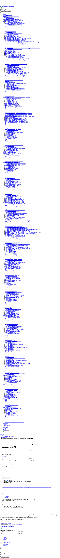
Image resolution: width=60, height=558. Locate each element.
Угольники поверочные (12, 190)
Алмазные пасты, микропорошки (14, 37)
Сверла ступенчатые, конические (14, 98)
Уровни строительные (12, 194)
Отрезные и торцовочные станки (14, 327)
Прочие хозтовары (11, 417)
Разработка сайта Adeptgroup (6, 523)
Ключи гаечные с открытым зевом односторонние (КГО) (19, 231)
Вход (1, 0)
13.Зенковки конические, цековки (12, 155)
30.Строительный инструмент (11, 379)
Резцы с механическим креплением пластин (14, 145)
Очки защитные (11, 403)
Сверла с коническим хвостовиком (14, 90)
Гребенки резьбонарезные (13, 69)
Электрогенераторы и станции (14, 340)
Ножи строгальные (11, 362)
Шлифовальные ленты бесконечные (15, 33)
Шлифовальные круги (12, 32)
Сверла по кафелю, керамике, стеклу (15, 88)
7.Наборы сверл (6, 97)
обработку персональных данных (15, 475)
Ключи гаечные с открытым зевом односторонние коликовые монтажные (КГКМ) (24, 232)
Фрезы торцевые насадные (13, 118)
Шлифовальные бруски (12, 29)
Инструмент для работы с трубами (14, 275)
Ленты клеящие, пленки (12, 382)
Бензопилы (7, 385)
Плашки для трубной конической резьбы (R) (16, 77)
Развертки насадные (12, 135)
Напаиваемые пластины (12, 152)
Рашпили (7, 295)
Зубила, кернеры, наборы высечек (14, 273)
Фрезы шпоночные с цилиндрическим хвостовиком (18, 126)
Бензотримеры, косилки (12, 390)
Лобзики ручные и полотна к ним (12, 277)
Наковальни (10, 286)
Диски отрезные (8, 15)
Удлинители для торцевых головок (15, 267)
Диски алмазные (11, 355)
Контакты (5, 21)
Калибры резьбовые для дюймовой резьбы (16, 202)
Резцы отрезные (11, 141)
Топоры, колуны (11, 306)
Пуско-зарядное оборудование (14, 331)
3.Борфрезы (5, 50)
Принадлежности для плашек (13, 80)
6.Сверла (4, 77)
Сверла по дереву (11, 87)
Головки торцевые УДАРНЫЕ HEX (15, 260)
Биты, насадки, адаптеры (13, 352)
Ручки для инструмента (12, 300)
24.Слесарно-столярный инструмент (12, 268)
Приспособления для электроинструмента (16, 329)
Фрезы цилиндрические (12, 120)
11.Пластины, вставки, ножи (11, 149)
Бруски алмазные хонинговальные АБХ (15, 39)
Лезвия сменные (11, 413)
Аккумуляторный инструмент (14, 319)
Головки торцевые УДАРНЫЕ (14, 259)
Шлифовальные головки (12, 30)
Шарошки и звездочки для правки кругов (16, 27)
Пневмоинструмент (11, 377)
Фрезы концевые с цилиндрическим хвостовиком (17, 115)
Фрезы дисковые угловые (13, 110)
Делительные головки (12, 211)
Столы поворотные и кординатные (15, 218)
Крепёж (9, 381)
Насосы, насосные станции (13, 326)
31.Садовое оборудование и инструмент (13, 387)
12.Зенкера (5, 151)
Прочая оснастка (11, 367)
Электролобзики (11, 342)
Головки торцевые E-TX (12, 254)
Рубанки (9, 299)
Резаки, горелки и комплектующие (14, 313)
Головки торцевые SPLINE (13, 256)
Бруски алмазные (11, 38)
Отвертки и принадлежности (13, 294)
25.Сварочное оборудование (10, 310)
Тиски (6, 216)
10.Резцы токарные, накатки (11, 139)
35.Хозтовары (5, 407)
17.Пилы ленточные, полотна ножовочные (13, 165)
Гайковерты (10, 320)
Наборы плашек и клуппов (13, 70)
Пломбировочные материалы (13, 416)
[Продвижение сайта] (15, 524)
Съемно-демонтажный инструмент (12, 301)
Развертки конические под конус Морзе (13, 129)
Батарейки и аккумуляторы (13, 411)
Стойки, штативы (11, 187)
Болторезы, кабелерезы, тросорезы (14, 269)
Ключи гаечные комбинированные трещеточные (17, 228)
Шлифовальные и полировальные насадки (16, 373)
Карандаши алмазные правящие (14, 40)
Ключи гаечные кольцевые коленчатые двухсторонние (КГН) (17, 220)
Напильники (10, 287)
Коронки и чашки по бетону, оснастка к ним (16, 358)
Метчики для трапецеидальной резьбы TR (16, 59)
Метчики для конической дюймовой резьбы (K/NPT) (15, 55)
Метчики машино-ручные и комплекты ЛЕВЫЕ (17, 64)
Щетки (9, 420)
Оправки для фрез (11, 212)
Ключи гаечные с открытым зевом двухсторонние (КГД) (19, 230)
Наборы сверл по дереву (12, 102)
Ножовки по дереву (11, 292)
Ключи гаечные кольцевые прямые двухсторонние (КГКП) (17, 222)
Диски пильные (11, 357)
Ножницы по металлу (12, 289)
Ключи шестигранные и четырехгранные (16, 245)
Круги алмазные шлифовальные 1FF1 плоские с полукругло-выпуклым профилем (24, 48)
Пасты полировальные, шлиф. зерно (15, 25)
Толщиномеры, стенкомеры (13, 188)
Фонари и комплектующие (13, 419)
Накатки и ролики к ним (12, 140)
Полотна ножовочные (12, 167)
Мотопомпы (10, 393)
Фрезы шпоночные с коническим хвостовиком (17, 124)
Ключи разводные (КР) (12, 237)
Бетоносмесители (11, 380)
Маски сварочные (11, 311)
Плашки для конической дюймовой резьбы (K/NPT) (18, 73)
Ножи (6, 411)
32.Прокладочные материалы (11, 399)
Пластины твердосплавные (13, 150)
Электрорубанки (11, 346)
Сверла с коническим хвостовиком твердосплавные (15, 89)
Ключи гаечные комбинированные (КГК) (16, 227)
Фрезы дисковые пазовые (13, 109)
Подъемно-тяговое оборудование (14, 297)
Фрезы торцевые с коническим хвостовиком (16, 119)
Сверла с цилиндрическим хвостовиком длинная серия (19, 94)
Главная (4, 537)
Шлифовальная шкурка (12, 28)
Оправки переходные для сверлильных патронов (17, 213)
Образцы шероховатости (12, 181)
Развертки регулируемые (12, 137)
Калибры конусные (11, 200)
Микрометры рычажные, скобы (14, 179)
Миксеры (7, 356)
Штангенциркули (11, 197)
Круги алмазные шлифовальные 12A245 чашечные (18, 42)
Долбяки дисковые (11, 157)
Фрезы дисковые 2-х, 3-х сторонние (15, 106)
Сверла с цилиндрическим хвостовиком (16, 93)
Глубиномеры (10, 170)
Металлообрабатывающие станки (14, 324)
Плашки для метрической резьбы (14, 74)
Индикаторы (10, 171)
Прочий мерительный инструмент (14, 184)
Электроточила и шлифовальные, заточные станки (18, 347)
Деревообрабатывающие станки (14, 321)
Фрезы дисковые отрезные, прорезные (13, 105)
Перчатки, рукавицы (12, 405)
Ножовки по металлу (12, 293)
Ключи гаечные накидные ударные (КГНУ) (16, 229)
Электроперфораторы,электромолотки (15, 344)
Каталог (2, 10)
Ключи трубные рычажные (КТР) (14, 241)
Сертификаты (5, 427)
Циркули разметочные (12, 195)
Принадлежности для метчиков (14, 66)
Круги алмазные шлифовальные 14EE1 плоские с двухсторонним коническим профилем (25, 45)
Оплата (4, 428)
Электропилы (10, 345)
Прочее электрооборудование (13, 330)
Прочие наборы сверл (12, 104)
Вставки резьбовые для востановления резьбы (12, 418)
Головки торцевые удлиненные (14, 263)
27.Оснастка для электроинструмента (12, 350)
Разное (9, 406)
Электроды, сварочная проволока (14, 317)
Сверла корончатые (9, 81)
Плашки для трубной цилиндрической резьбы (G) (17, 78)
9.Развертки (5, 125)
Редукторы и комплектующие (13, 312)
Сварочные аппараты (12, 315)
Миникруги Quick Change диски (14, 24)
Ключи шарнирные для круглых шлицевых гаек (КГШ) (19, 244)
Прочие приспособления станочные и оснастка (17, 217)
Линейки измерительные (13, 174)
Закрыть (7, 556)
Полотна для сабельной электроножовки (16, 365)
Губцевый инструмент (12, 271)
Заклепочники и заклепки (13, 272)
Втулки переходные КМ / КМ (13, 207)
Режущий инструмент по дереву (14, 368)
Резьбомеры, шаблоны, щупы (13, 185)
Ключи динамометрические (13, 234)
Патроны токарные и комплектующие (15, 214)
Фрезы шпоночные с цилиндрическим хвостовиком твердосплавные (21, 127)
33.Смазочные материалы (10, 400)
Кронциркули (10, 172)
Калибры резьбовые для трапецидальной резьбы (17, 204)
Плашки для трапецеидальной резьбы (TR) (16, 76)
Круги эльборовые (11, 50)
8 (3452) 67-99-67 (11, 6)
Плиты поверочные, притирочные (14, 182)
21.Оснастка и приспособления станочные (13, 205)
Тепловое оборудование (12, 335)
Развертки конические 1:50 (13, 131)
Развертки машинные (12, 134)
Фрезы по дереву (11, 369)
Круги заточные (11, 20)
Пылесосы (7, 329)
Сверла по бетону (11, 86)
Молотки (7, 279)
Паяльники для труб (12, 328)
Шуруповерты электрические (13, 338)
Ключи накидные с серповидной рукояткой (16, 236)
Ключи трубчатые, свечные (13, 243)
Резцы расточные (11, 146)
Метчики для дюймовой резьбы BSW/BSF (13, 54)
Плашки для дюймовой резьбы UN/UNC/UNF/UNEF (18, 72)
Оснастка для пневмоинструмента (14, 376)
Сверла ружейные (11, 89)
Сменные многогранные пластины (15, 153)
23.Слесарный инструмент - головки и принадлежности (16, 247)
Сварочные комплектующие (13, 316)
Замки (6, 409)
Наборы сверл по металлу (13, 103)
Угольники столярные (12, 191)
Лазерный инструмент (12, 173)
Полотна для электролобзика (13, 366)
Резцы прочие (10, 145)
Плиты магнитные (11, 216)
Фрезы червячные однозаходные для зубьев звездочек (18, 122)
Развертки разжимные (12, 136)
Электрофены (10, 348)
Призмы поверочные (12, 183)
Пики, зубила (10, 364)
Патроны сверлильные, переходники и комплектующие (19, 363)
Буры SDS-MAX (11, 353)
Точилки (9, 418)
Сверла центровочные (12, 99)
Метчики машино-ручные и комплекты (15, 62)
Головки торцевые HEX (12, 255)
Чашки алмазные (11, 371)
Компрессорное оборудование (14, 322)
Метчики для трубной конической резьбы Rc (16, 60)
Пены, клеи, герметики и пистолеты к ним (16, 385)
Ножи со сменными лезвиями (11, 412)
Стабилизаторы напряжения (13, 333)
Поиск (9, 10)
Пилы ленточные (11, 166)
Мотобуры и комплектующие (13, 391)
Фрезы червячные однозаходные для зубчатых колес (18, 121)
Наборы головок (11, 265)
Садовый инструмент (12, 395)
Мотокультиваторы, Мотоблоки (14, 392)
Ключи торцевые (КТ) (12, 240)
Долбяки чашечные (11, 159)
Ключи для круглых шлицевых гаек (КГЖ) (16, 235)
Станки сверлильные (12, 334)
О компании (5, 423)
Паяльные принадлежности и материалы (16, 295)
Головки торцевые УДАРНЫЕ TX (14, 261)
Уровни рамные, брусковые (13, 192)
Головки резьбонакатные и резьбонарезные (16, 208)
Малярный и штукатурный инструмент (13, 381)
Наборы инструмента (12, 284)
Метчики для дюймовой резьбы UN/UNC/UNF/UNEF (18, 67)
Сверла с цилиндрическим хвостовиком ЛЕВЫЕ (17, 95)
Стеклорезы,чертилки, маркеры (11, 299)
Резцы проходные (11, 143)
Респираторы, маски (12, 407)
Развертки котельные (12, 133)
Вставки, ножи (10, 151)
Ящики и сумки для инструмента (11, 305)
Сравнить (5, 480)
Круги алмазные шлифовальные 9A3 (15, 49)
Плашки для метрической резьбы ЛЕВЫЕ (16, 75)
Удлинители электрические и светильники (16, 336)
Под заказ (4, 456)
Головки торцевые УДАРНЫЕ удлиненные (16, 262)
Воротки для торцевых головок (14, 249)
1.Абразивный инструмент (8, 14)
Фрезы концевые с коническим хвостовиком (16, 113)
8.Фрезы (4, 102)
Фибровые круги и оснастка (13, 26)
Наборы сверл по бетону (12, 101)
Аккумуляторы (10, 351)
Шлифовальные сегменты (13, 34)
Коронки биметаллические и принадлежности (17, 163)
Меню (6, 10)
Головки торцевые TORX (13, 257)
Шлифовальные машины (12, 337)
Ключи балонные (11, 222)
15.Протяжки (5, 157)
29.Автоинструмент (9, 378)
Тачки (6, 395)
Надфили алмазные (11, 51)
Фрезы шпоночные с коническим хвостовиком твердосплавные (20, 125)
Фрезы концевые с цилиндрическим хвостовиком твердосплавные (21, 116)
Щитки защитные (11, 409)
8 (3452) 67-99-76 (3, 6)
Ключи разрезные (11, 238)
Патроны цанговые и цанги (13, 215)
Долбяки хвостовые (11, 158)
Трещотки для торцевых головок (14, 266)
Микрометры (10, 178)
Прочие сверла (10, 82)
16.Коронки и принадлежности (11, 162)
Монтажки (7, 280)
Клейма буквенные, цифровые (14, 278)
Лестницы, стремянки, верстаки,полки (15, 383)
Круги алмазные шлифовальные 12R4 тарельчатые (18, 43)
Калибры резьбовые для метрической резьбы (16, 203)
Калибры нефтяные (11, 201)
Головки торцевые (11, 253)
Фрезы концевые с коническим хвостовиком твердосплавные (20, 114)
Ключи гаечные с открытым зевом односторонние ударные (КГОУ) (21, 233)
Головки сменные (11, 252)
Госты (4, 18)
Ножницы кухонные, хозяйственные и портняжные (15, 285)
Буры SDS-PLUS (11, 354)
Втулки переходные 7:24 (12, 206)
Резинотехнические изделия (13, 314)
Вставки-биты (10, 250)
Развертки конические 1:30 (13, 130)
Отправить (3, 556)
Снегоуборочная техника (13, 397)
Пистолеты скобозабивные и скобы (15, 296)
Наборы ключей (11, 246)
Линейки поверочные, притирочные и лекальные (15, 172)
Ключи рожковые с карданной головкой (16, 239)
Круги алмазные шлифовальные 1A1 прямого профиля (19, 46)
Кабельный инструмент (12, 276)
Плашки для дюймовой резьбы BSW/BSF (16, 71)
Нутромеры (10, 180)
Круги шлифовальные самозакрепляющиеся (14, 20)
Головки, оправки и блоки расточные (15, 210)
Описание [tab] (7, 496)
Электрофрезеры (11, 349)
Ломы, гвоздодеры (11, 281)
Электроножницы (11, 343)
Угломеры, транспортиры (13, 189)
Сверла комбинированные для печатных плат (17, 83)
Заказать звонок (3, 5)
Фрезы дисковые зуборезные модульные (16, 107)
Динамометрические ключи (13, 264)
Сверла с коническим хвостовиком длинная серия (17, 91)
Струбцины (10, 303)
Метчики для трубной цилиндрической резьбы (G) (18, 61)
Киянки (9, 277)
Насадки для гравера (12, 361)
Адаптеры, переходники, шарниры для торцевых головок (19, 248)
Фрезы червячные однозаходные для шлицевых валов (18, 123)
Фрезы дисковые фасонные (13, 111)
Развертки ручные (11, 138)
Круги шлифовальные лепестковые (15, 22)
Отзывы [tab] (6, 497)
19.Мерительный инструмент (11, 169)
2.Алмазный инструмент (10, 36)
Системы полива (11, 396)
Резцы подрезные (11, 142)
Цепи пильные (10, 370)
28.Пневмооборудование (10, 375)
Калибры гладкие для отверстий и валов (16, 199)
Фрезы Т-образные (11, 117)
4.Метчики (5, 51)
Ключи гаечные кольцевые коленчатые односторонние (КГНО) (20, 224)
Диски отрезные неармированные (12, 16)
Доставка (5, 424)
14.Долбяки (5, 153)
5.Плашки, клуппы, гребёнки (11, 68)
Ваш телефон (4, 466)
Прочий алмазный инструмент (14, 52)
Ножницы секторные (12, 290)
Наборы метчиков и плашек (13, 65)
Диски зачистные (11, 35)
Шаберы (9, 308)
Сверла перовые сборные (13, 85)
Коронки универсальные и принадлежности (14, 161)
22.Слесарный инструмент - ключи (12, 221)
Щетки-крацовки (11, 374)
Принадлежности (11, 394)
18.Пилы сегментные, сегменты (11, 168)
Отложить (10, 480)
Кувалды (7, 276)
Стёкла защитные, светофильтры (14, 408)
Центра (9, 220)
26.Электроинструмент (7, 315)
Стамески (7, 298)
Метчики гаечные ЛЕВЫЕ (10, 53)
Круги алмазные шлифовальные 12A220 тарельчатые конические (18, 38)
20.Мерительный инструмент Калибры (13, 198)
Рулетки (9, 186)
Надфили (7, 282)
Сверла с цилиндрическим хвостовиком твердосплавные (19, 97)
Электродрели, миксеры (12, 341)
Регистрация (5, 0)
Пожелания (4, 468)
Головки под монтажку (12, 251)
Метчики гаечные (11, 55)
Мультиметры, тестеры (12, 325)
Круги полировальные (12, 21)
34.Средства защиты (9, 401)
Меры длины (10, 176)
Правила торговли (6, 425)
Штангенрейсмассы (11, 196)
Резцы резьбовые (11, 147)
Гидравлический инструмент (13, 270)
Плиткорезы (10, 386)
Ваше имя (4, 463)
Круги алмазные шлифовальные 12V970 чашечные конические (20, 44)
